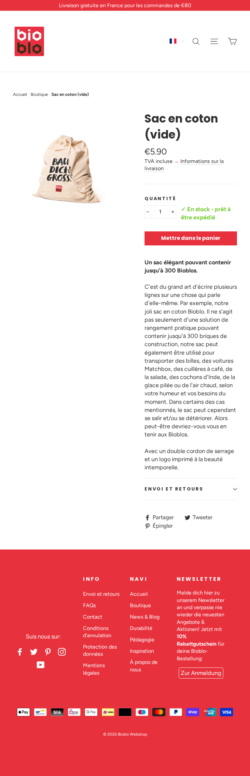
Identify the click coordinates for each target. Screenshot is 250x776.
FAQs (89, 605)
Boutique (39, 94)
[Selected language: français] (177, 41)
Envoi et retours (174, 489)
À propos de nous (144, 665)
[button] (177, 41)
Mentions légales (94, 669)
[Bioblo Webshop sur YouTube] (41, 665)
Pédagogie (142, 640)
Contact (92, 617)
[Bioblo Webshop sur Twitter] (34, 651)
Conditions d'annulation (97, 631)
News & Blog (145, 617)
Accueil (20, 94)
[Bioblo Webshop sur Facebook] (20, 651)
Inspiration (142, 651)
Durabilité (141, 628)
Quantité (160, 199)
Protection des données (100, 650)
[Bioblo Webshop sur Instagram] (62, 651)
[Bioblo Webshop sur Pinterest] (48, 651)
